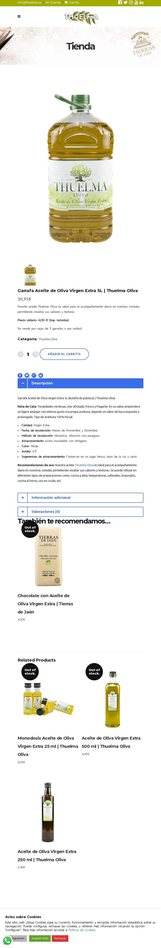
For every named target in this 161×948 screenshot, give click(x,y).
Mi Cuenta (53, 2)
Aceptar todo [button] (40, 938)
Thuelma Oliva (47, 339)
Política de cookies (82, 930)
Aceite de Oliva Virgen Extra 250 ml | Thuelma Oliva (47, 855)
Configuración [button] (16, 938)
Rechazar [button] (60, 938)
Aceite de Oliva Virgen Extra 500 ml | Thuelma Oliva (111, 742)
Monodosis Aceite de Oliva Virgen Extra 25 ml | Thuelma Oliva (48, 746)
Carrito (73, 2)
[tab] (80, 383)
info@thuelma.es (30, 2)
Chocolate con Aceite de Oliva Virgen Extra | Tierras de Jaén (45, 603)
